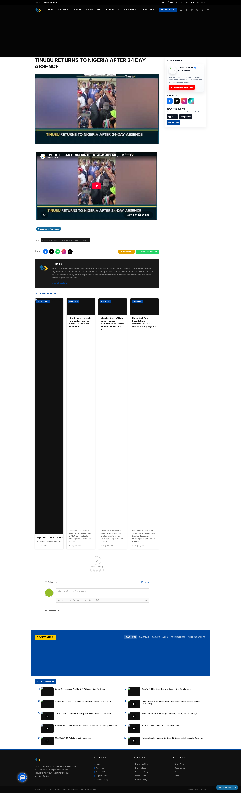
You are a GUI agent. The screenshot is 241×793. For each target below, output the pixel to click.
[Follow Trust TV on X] (177, 101)
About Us (179, 2)
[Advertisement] (120, 36)
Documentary (141, 779)
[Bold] (59, 600)
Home (98, 764)
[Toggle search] (181, 10)
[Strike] (71, 600)
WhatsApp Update (149, 252)
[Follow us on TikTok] (70, 251)
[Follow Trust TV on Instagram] (197, 10)
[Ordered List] (74, 600)
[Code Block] (86, 600)
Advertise (190, 2)
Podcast (178, 772)
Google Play (185, 117)
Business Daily (141, 772)
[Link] (90, 600)
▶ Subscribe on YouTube (181, 87)
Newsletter (128, 252)
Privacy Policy (102, 779)
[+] (97, 600)
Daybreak (144, 637)
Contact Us (201, 2)
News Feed (179, 764)
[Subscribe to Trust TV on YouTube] (208, 10)
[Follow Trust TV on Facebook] (187, 10)
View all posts (58, 283)
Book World (112, 10)
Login (146, 582)
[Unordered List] (78, 600)
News (50, 10)
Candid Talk (140, 776)
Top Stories (63, 10)
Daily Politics (140, 768)
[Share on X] (51, 251)
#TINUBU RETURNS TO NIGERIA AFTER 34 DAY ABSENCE (65, 240)
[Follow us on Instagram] (63, 251)
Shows (78, 10)
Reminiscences (178, 637)
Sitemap (178, 776)
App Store (172, 117)
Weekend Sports (196, 637)
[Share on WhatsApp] (57, 251)
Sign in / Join (167, 2)
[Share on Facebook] (45, 251)
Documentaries (160, 637)
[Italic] (63, 600)
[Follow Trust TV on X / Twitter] (192, 10)
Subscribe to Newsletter (48, 229)
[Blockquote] (82, 600)
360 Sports (129, 10)
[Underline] (67, 600)
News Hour (130, 637)
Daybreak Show (142, 764)
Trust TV (45, 789)
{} (94, 600)
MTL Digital (201, 789)
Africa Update (94, 10)
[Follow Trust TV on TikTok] (202, 10)
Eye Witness (173, 123)
